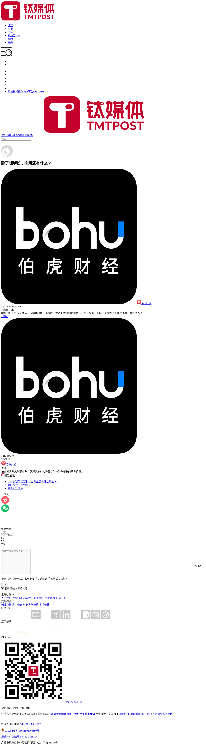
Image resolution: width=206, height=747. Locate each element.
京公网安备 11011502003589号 (22, 730)
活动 (10, 74)
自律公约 (61, 598)
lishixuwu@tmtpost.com (131, 713)
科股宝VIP (14, 35)
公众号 (11, 84)
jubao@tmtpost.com (60, 713)
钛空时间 (13, 78)
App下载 (28, 91)
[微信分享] (5, 511)
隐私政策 (50, 598)
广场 (10, 32)
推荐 (10, 25)
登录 (5, 585)
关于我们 (6, 598)
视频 (10, 39)
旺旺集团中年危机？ (19, 485)
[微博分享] (5, 503)
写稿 (10, 91)
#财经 (4, 316)
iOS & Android (74, 702)
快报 (10, 28)
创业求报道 (7, 604)
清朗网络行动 (15, 88)
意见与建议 (32, 604)
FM (31, 135)
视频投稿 (18, 91)
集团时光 (13, 81)
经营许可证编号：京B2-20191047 (20, 736)
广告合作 (20, 604)
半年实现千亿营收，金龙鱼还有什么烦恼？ (32, 481)
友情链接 (44, 604)
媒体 (10, 61)
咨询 (10, 71)
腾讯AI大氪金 (15, 488)
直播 (10, 42)
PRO (16, 135)
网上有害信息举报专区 (160, 713)
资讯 (3, 135)
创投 (10, 67)
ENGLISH (38, 91)
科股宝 (10, 135)
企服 (10, 64)
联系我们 (39, 598)
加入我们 (28, 598)
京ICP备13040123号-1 (31, 724)
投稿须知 (17, 598)
